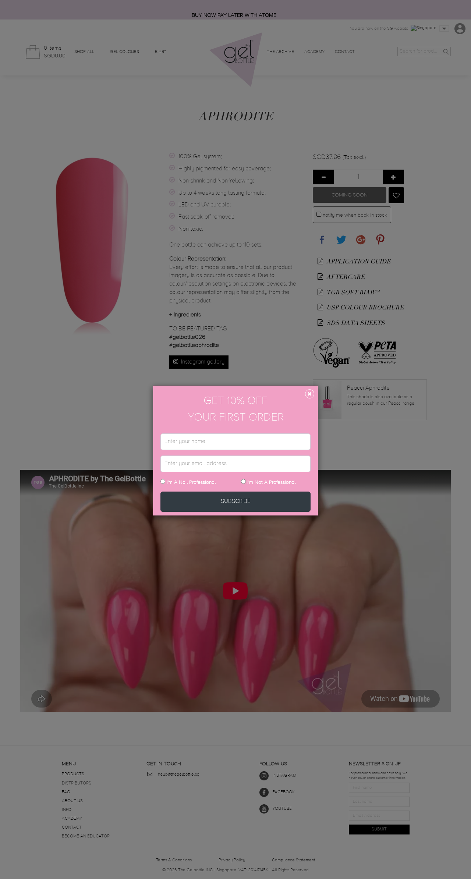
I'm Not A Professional (271, 482)
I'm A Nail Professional (190, 482)
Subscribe (236, 501)
